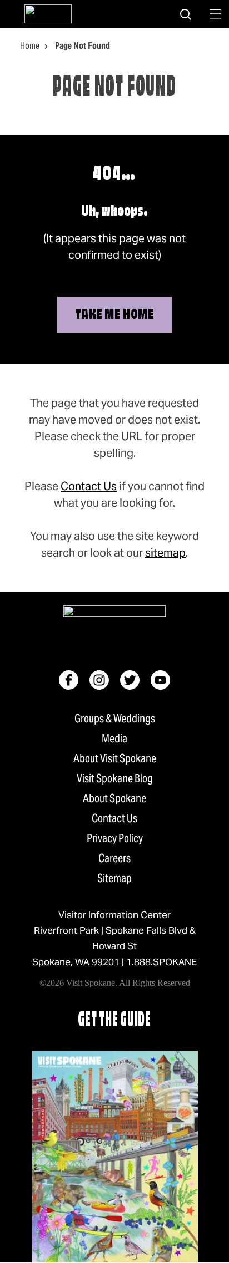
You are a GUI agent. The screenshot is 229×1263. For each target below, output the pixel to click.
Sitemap (114, 878)
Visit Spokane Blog (115, 778)
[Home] (48, 14)
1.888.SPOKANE (161, 962)
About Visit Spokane (114, 758)
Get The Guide (114, 1021)
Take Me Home (114, 315)
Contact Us (89, 486)
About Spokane (114, 798)
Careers (114, 858)
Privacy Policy (115, 838)
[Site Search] (185, 14)
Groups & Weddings (114, 718)
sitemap (165, 553)
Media (114, 738)
